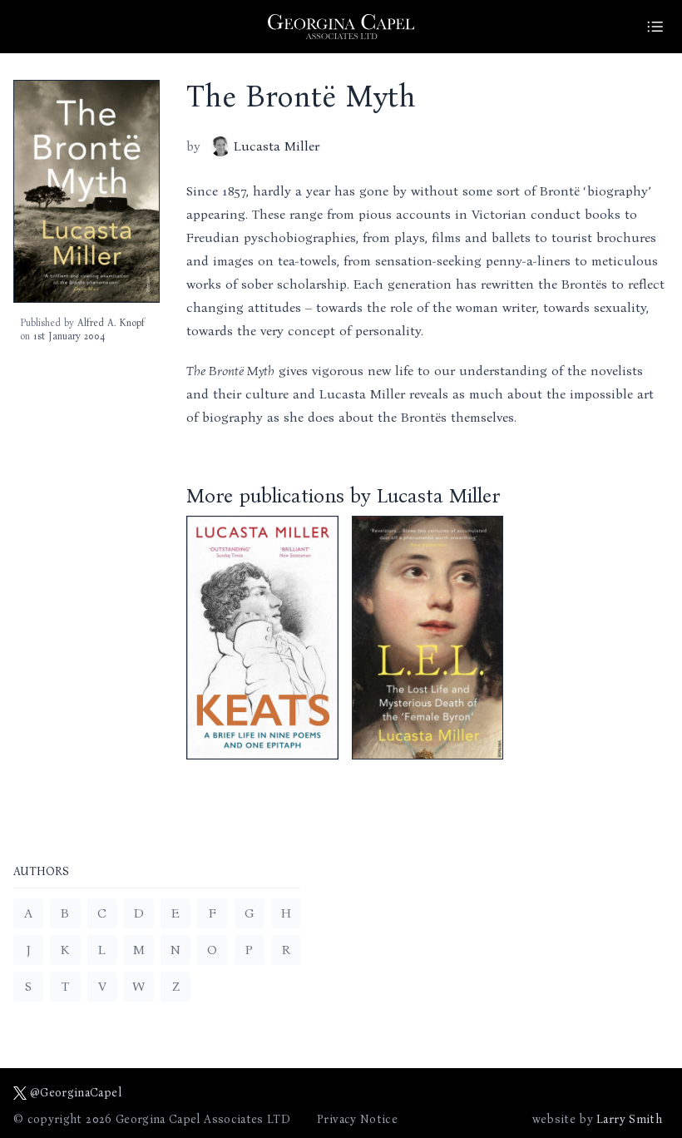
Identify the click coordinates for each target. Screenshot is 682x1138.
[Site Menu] (655, 27)
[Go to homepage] (341, 26)
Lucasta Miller (276, 146)
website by (597, 1119)
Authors (41, 872)
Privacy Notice (357, 1119)
